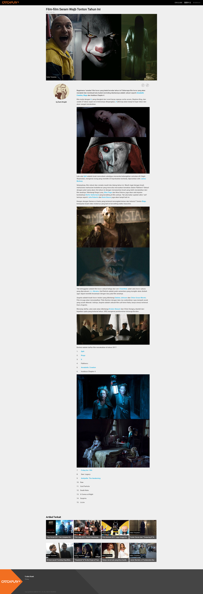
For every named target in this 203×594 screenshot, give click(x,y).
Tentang (27, 579)
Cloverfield (123, 289)
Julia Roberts (93, 197)
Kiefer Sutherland (92, 195)
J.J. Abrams (94, 291)
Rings (85, 95)
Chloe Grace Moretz (138, 298)
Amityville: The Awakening (90, 478)
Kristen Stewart (114, 309)
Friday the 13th (86, 470)
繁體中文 (187, 2)
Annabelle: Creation (88, 367)
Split (85, 176)
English (178, 2)
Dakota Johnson (121, 298)
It (91, 99)
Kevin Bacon (106, 197)
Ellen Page (108, 192)
